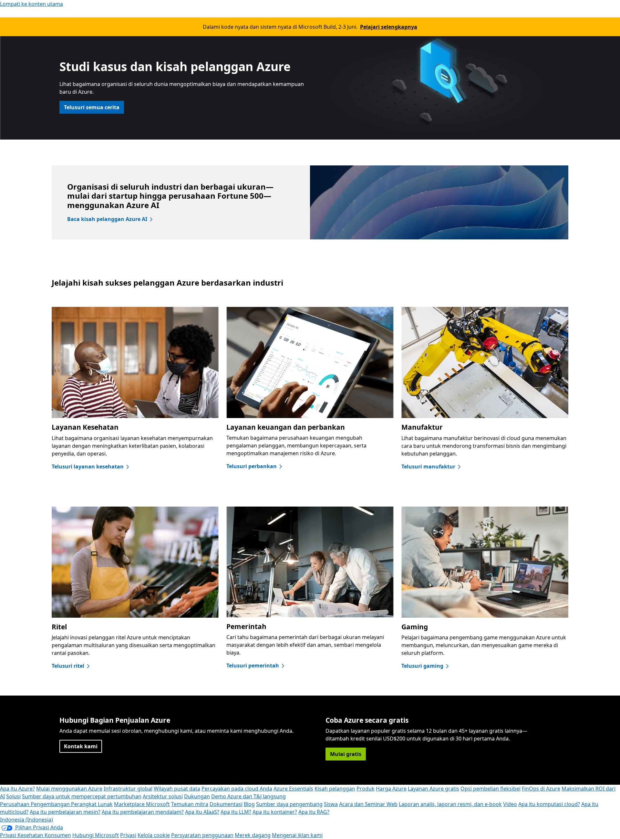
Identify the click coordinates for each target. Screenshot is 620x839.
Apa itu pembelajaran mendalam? (143, 811)
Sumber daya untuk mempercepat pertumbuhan (81, 796)
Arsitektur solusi (163, 796)
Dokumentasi (226, 804)
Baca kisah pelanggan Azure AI (107, 219)
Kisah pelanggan (335, 788)
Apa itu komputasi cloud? (549, 804)
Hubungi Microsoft (95, 835)
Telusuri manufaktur (428, 466)
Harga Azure (391, 788)
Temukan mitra (189, 804)
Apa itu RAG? (313, 811)
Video (510, 804)
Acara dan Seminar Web (368, 804)
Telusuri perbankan (251, 466)
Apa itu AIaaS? (202, 811)
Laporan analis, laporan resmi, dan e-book (450, 804)
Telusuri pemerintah (252, 665)
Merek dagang (253, 835)
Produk (365, 788)
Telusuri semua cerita (91, 107)
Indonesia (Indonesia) (26, 819)
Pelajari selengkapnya (388, 26)
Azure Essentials (293, 788)
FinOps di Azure (541, 788)
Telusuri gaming (422, 665)
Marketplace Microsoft (142, 804)
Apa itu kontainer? (275, 811)
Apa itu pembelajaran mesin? (65, 811)
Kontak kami (81, 746)
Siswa (331, 804)
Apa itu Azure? (17, 788)
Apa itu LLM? (236, 811)
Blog (249, 804)
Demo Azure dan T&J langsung (248, 796)
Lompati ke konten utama (31, 3)
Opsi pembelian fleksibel (490, 788)
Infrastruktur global (128, 788)
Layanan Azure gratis (433, 788)
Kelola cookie (154, 835)
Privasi (128, 835)
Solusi (13, 796)
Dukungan (197, 796)
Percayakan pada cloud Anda (237, 788)
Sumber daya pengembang (289, 804)
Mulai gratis (345, 754)
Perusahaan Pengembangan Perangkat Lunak (56, 804)
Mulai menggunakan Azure (69, 788)
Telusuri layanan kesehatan (88, 466)
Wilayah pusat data (177, 788)
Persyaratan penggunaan (202, 835)
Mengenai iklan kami (297, 835)
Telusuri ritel (68, 665)
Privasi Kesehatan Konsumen (35, 835)
